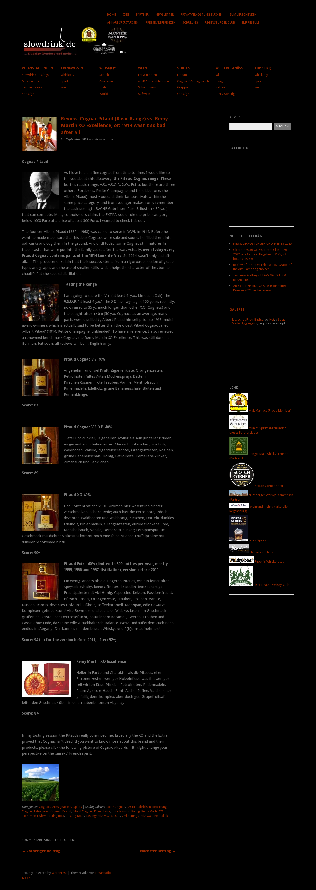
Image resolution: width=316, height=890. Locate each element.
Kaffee (220, 87)
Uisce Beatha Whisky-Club (271, 585)
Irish (102, 87)
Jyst (271, 319)
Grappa (182, 87)
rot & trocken (147, 75)
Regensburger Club (220, 22)
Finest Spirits (257, 540)
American (106, 81)
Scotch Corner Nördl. (269, 486)
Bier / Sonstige (226, 94)
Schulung (190, 22)
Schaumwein (147, 87)
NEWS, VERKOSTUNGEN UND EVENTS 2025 (262, 243)
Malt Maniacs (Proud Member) (269, 410)
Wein (64, 87)
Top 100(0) (263, 68)
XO (149, 816)
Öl (217, 75)
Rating (135, 811)
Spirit (64, 81)
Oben (26, 878)
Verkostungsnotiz (134, 816)
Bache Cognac (115, 807)
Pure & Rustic (121, 811)
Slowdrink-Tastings (35, 75)
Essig (219, 81)
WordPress (59, 873)
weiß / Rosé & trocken (153, 81)
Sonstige (28, 94)
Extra (37, 811)
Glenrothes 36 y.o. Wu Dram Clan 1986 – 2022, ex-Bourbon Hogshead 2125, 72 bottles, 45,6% (261, 254)
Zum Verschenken (243, 14)
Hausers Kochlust (261, 552)
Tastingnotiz (94, 816)
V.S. (106, 816)
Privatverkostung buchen (201, 14)
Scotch (104, 75)
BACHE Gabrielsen (139, 807)
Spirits (183, 68)
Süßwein (144, 94)
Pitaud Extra (102, 811)
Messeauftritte (32, 81)
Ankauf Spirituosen (123, 22)
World (103, 94)
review (41, 816)
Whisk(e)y (67, 75)
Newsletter (165, 14)
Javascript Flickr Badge (247, 319)
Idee (126, 14)
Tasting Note (55, 816)
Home (111, 14)
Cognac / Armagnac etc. (193, 81)
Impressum (250, 22)
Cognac (27, 811)
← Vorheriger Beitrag (41, 851)
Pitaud (66, 811)
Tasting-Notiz (75, 816)
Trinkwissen (72, 68)
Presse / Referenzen (161, 22)
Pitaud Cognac (83, 811)
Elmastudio (103, 873)
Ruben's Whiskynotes (269, 561)
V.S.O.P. (115, 816)
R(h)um (182, 75)
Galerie (237, 309)
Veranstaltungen (37, 68)
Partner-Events (32, 87)
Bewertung (159, 807)
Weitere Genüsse (230, 68)
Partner (142, 14)
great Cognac (51, 811)
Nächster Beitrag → (158, 851)
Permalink (161, 816)
